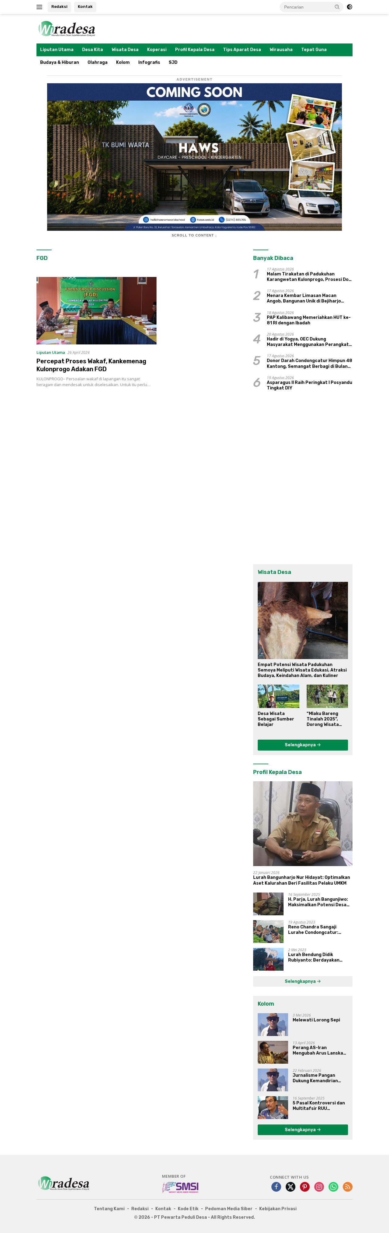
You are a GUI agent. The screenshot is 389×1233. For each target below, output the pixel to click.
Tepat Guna (314, 49)
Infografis (149, 62)
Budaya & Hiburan (59, 62)
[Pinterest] (305, 1187)
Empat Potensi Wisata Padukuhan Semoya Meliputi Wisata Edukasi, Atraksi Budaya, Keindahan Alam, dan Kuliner (302, 670)
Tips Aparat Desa (242, 49)
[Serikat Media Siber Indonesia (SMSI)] (180, 1187)
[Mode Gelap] (349, 7)
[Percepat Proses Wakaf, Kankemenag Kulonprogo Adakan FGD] (96, 310)
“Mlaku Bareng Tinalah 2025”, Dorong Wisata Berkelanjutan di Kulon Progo (325, 719)
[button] (337, 7)
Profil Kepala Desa (195, 49)
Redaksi (59, 6)
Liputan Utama (57, 49)
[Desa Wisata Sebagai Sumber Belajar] (278, 696)
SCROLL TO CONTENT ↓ (194, 235)
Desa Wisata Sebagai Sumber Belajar (276, 719)
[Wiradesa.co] (66, 28)
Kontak (85, 6)
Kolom (123, 62)
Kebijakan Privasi (278, 1208)
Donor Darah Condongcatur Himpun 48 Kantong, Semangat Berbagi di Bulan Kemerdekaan (309, 363)
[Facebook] (276, 1187)
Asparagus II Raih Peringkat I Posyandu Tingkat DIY (309, 385)
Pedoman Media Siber (229, 1208)
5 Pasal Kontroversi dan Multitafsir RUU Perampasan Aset (319, 1105)
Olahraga (98, 62)
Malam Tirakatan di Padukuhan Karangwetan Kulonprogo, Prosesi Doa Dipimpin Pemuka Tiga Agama (309, 276)
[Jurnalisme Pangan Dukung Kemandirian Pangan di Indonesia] (273, 1080)
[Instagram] (319, 1187)
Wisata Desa (125, 49)
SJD (173, 62)
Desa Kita (92, 49)
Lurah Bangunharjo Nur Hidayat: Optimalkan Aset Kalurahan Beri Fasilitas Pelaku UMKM (301, 880)
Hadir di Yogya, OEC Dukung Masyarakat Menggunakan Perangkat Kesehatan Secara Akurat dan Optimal (309, 342)
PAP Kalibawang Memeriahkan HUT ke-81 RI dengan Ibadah (309, 320)
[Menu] (40, 7)
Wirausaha (281, 49)
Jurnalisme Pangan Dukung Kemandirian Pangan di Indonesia (315, 1078)
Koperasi (157, 49)
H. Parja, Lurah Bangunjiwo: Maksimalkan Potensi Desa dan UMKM (318, 902)
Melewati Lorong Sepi (316, 1020)
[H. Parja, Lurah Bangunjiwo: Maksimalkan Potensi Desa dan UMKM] (268, 904)
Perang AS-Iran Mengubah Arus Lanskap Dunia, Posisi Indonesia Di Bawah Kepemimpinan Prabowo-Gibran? (320, 1050)
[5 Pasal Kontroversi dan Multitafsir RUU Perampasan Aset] (273, 1107)
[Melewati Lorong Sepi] (273, 1024)
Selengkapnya (301, 745)
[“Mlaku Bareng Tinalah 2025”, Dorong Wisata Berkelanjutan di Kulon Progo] (327, 696)
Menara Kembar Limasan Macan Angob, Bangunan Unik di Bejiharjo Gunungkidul (304, 298)
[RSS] (348, 1187)
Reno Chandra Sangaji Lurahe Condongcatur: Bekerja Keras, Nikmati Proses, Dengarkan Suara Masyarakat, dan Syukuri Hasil (316, 929)
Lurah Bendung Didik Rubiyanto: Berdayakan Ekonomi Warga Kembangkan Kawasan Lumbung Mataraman (319, 957)
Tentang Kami (109, 1208)
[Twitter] (290, 1187)
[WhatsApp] (333, 1187)
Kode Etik (188, 1208)
